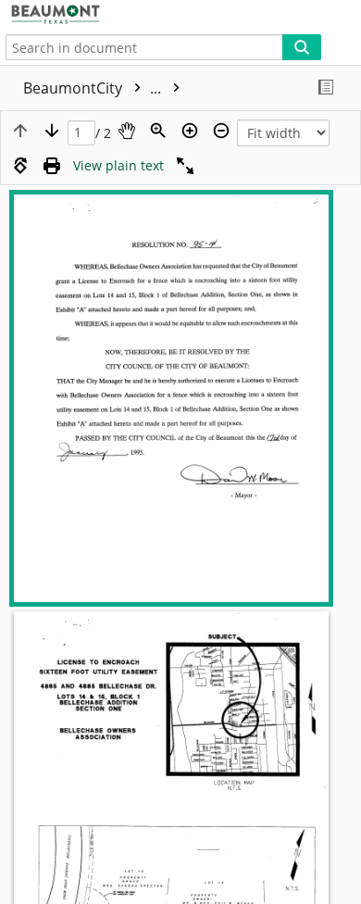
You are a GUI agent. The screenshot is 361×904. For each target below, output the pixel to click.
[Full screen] (185, 166)
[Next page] (52, 130)
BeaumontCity (94, 88)
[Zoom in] (189, 130)
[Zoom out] (221, 130)
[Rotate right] (20, 166)
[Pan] (127, 130)
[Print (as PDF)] (52, 166)
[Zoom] (158, 130)
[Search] (301, 47)
